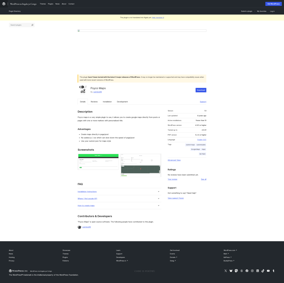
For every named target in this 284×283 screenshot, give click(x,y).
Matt (226, 254)
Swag (173, 261)
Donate (173, 257)
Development (122, 102)
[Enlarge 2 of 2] (158, 157)
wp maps (202, 154)
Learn (118, 250)
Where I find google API (87, 199)
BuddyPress (229, 261)
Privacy (11, 261)
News (11, 254)
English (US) (201, 140)
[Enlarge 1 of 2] (115, 157)
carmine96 (97, 92)
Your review (172, 179)
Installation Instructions (87, 192)
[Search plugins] (32, 25)
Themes (66, 254)
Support (203, 102)
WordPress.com (230, 250)
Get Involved (174, 250)
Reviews (94, 102)
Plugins (65, 257)
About (11, 250)
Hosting (12, 257)
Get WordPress (273, 4)
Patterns (66, 261)
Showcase (66, 250)
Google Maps (195, 149)
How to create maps (86, 206)
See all (203, 179)
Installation (107, 102)
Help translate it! (158, 17)
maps (203, 149)
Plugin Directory (15, 11)
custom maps (190, 145)
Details (83, 102)
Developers (120, 257)
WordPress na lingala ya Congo (41, 271)
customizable (201, 145)
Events (172, 254)
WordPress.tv (122, 261)
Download (201, 90)
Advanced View (174, 160)
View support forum (176, 198)
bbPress (228, 257)
